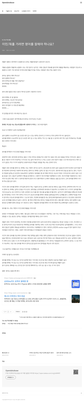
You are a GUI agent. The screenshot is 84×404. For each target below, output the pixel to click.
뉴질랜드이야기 (26, 11)
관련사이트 (5, 393)
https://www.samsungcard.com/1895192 (18, 278)
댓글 (3, 361)
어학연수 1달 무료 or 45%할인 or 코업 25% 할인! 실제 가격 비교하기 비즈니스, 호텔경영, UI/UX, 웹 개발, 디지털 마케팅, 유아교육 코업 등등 (35, 300)
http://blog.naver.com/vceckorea (15, 293)
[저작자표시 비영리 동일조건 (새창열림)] (24, 312)
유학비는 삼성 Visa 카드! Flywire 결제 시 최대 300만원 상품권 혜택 (27, 284)
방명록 (34, 11)
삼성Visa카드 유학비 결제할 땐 (16, 281)
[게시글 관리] (10, 311)
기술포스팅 (9, 11)
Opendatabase (8, 3)
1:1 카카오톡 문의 (7, 397)
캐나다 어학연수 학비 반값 (14, 296)
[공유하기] (8, 311)
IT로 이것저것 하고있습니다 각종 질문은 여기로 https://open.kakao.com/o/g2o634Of (33, 373)
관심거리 (16, 11)
